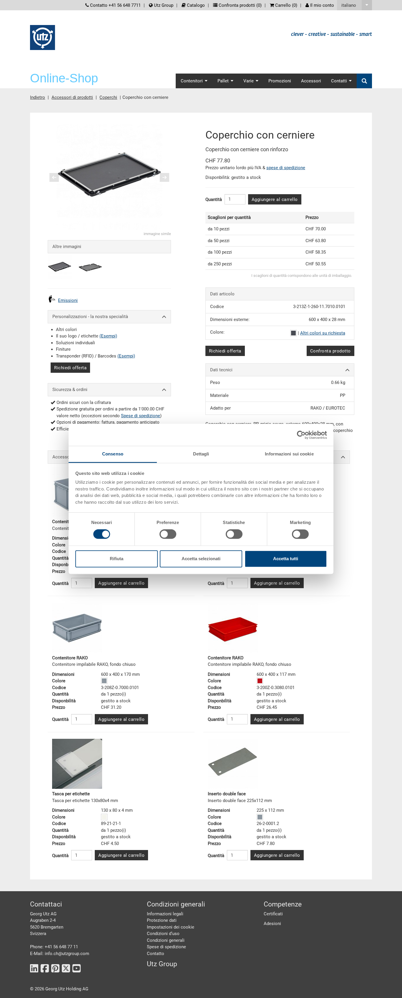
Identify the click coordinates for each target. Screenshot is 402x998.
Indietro (37, 97)
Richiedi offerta (70, 367)
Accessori (311, 81)
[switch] (168, 534)
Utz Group (163, 5)
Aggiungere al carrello (275, 199)
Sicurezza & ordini (69, 389)
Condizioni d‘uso (163, 933)
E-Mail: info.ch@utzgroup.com (59, 953)
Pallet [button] (223, 81)
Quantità (213, 199)
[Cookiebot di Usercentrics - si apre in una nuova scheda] (301, 434)
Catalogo (195, 5)
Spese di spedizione (140, 415)
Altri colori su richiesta (322, 333)
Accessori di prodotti (72, 97)
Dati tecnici (221, 369)
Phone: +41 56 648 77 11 (54, 946)
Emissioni (68, 300)
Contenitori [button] (192, 81)
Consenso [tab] (112, 453)
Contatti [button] (339, 81)
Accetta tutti (285, 558)
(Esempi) (108, 336)
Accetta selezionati (201, 558)
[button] (354, 5)
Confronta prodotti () (239, 5)
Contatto (155, 953)
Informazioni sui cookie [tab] (289, 453)
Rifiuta (116, 558)
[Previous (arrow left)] (58, 177)
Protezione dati (162, 920)
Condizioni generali (166, 940)
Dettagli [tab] (201, 453)
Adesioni (272, 923)
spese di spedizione (285, 167)
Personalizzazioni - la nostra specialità (90, 316)
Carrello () (285, 5)
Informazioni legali (165, 914)
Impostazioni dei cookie (170, 927)
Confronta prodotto (330, 351)
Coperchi (108, 97)
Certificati (273, 914)
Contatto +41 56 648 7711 (115, 5)
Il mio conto (321, 5)
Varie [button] (248, 81)
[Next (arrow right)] (160, 177)
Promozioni (279, 81)
